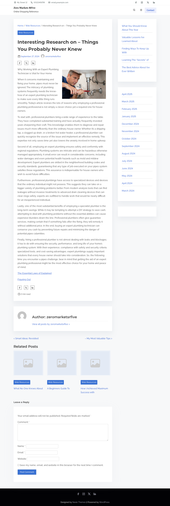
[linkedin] (153, 2)
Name (21, 446)
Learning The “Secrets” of (135, 60)
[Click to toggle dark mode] (141, 10)
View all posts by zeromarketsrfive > (51, 324)
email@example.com (59, 2)
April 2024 (127, 183)
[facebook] (135, 2)
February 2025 (129, 109)
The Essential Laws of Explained (35, 273)
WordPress (104, 502)
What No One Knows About (28, 388)
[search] (134, 10)
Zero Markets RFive (24, 7)
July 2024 (127, 161)
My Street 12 (22, 2)
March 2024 (128, 190)
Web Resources (33, 26)
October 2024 (129, 138)
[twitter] (147, 2)
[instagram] (141, 2)
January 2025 (129, 116)
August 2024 (128, 153)
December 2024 (130, 124)
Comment (23, 422)
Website (22, 458)
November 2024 (130, 131)
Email (21, 452)
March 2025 (128, 101)
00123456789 (39, 2)
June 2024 (127, 168)
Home (20, 26)
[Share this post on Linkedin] (33, 63)
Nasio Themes (79, 502)
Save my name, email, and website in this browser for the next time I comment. (61, 465)
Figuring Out (24, 279)
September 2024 (131, 146)
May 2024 (127, 175)
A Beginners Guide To (58, 388)
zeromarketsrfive (53, 56)
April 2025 (127, 94)
